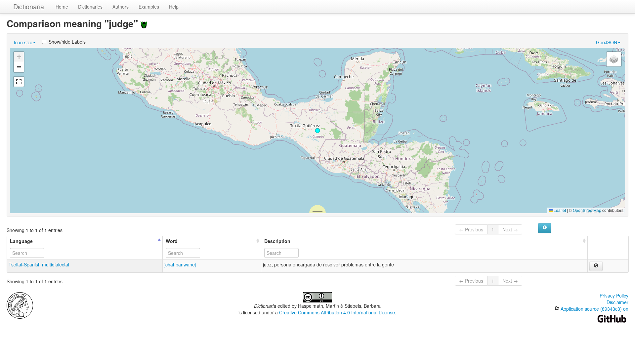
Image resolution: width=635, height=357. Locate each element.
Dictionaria (28, 6)
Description (277, 241)
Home (62, 6)
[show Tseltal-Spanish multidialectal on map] (596, 266)
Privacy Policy (614, 295)
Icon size (23, 42)
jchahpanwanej (180, 264)
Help (174, 6)
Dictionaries (90, 6)
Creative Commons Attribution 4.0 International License (337, 312)
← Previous (471, 229)
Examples (149, 6)
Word (172, 241)
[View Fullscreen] (19, 82)
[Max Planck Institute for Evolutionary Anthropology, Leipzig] (20, 304)
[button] (317, 130)
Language (21, 241)
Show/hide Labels (67, 41)
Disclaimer (617, 302)
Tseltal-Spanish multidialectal (39, 264)
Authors (120, 6)
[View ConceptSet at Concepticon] (144, 23)
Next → (510, 229)
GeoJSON (606, 42)
